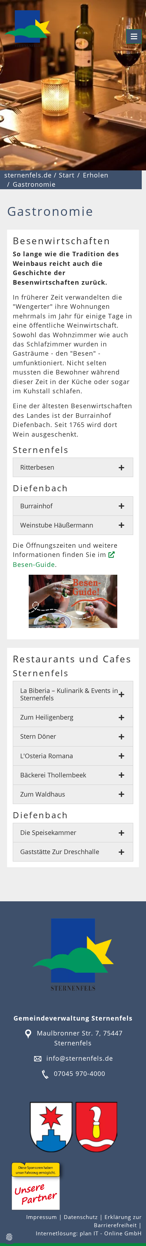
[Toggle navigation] (134, 36)
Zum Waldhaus (42, 794)
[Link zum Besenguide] (73, 601)
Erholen (95, 175)
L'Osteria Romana (46, 756)
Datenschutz (81, 1217)
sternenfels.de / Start (39, 175)
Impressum (42, 1217)
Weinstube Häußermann (56, 525)
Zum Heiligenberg (46, 717)
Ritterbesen (37, 467)
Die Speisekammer (48, 832)
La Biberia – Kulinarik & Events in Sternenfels (69, 694)
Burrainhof (36, 506)
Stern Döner (38, 736)
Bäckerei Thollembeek (53, 775)
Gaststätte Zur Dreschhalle (59, 851)
